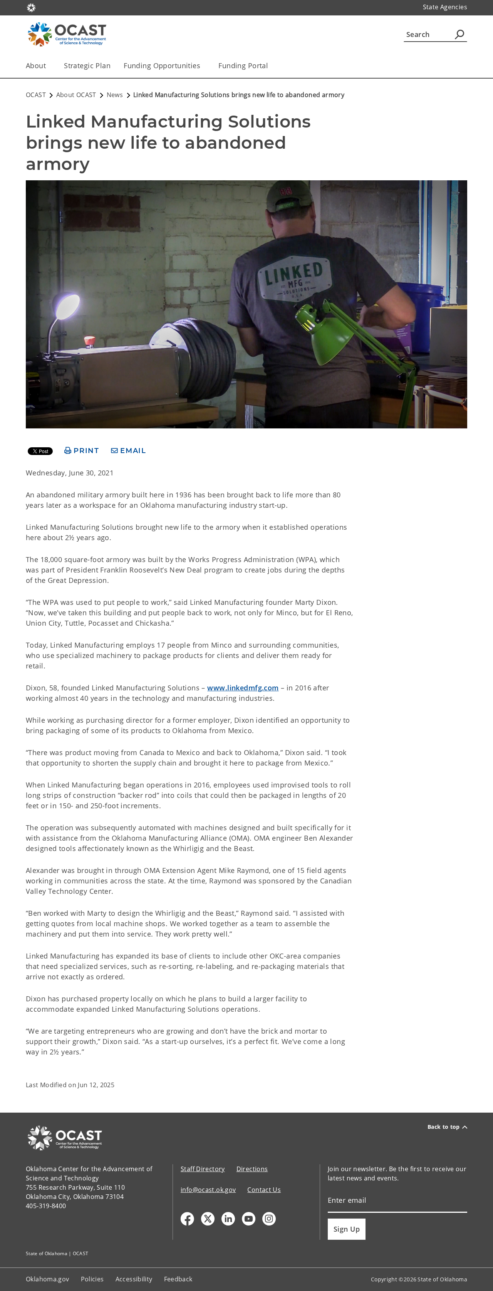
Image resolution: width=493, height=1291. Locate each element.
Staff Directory (203, 1169)
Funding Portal (243, 65)
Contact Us (264, 1189)
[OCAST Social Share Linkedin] (228, 1219)
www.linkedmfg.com (242, 687)
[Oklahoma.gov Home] (31, 7)
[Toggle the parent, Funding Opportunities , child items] (202, 65)
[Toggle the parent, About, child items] (48, 65)
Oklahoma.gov (47, 1279)
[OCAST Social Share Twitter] (208, 1219)
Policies (92, 1279)
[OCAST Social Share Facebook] (187, 1219)
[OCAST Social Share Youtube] (248, 1219)
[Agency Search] (459, 34)
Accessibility (134, 1279)
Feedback (178, 1279)
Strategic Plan (87, 65)
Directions (252, 1169)
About (36, 65)
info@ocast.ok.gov (208, 1189)
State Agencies (445, 7)
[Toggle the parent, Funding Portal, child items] (270, 65)
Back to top (444, 1127)
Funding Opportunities (162, 65)
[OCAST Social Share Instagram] (269, 1219)
